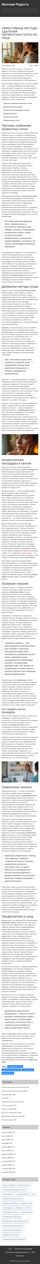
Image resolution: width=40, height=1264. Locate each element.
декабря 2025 (8, 1161)
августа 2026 (8, 1132)
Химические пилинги (10, 117)
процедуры (7, 1207)
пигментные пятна (15, 1066)
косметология (8, 1073)
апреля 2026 (8, 1147)
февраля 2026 (9, 1154)
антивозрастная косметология (15, 1221)
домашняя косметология (13, 1225)
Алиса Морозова (8, 65)
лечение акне (26, 1212)
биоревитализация (10, 1234)
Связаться (20, 1256)
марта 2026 (8, 1150)
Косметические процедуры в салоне (16, 110)
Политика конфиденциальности (17, 1252)
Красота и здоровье (11, 1112)
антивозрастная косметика (14, 1239)
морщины (19, 1207)
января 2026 (8, 1157)
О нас (10, 1249)
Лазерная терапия (10, 113)
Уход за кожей (9, 1109)
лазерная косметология (12, 1198)
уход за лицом (22, 1194)
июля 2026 (7, 1136)
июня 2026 (7, 1139)
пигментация (26, 1203)
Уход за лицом (9, 1105)
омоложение (8, 1194)
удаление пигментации (11, 1070)
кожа (29, 1207)
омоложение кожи (10, 1212)
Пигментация (8, 1094)
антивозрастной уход (11, 1216)
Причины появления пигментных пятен (17, 103)
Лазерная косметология (13, 1102)
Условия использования (23, 1249)
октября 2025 (8, 1168)
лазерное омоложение (12, 1230)
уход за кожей (26, 553)
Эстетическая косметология (14, 1091)
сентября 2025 (8, 1172)
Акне (5, 1098)
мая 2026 (7, 1143)
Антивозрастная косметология (15, 1087)
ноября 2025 (8, 1165)
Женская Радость (15, 4)
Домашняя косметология (13, 1116)
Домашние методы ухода (12, 106)
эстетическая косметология (14, 1189)
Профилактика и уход (11, 120)
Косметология (9, 1120)
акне (33, 1194)
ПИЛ (33, 1252)
